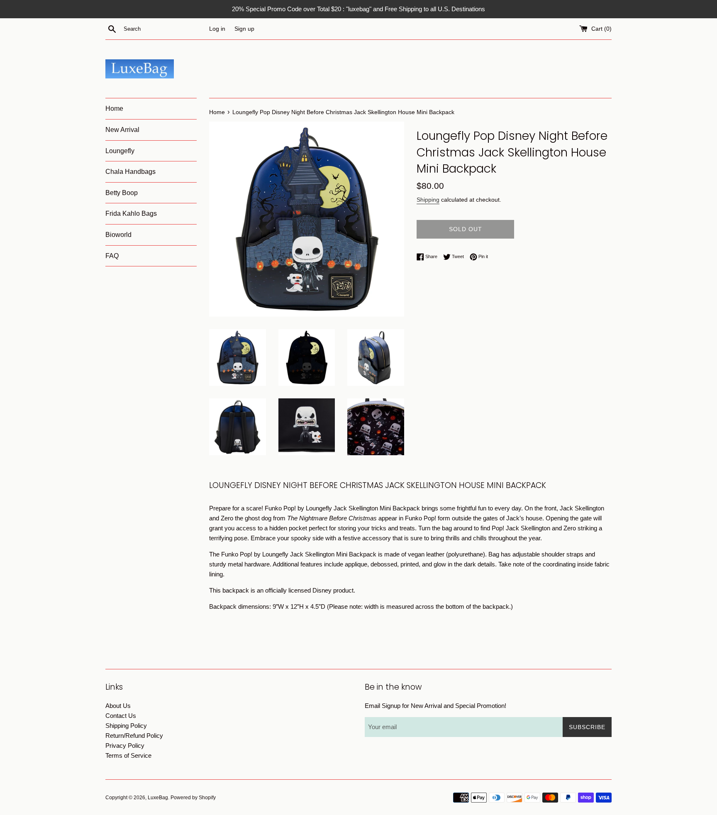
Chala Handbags (130, 171)
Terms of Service (128, 755)
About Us (118, 705)
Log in (217, 29)
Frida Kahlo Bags (131, 213)
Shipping (428, 199)
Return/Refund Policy (134, 735)
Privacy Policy (124, 745)
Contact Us (120, 715)
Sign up (244, 29)
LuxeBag (158, 797)
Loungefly (119, 150)
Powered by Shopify (193, 797)
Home (114, 108)
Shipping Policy (126, 725)
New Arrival (122, 129)
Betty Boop (121, 192)
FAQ (112, 255)
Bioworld (118, 234)
